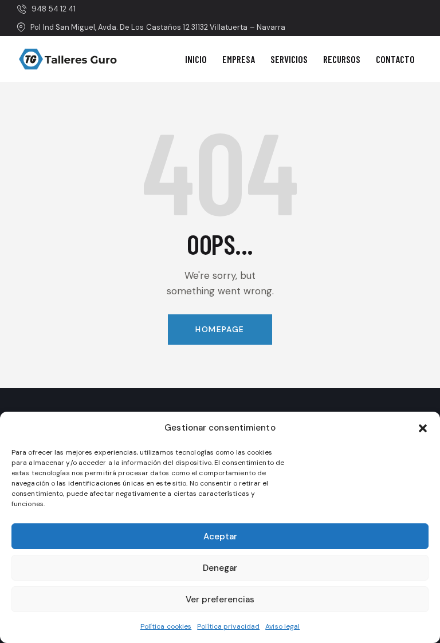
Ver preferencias (220, 599)
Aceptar (220, 536)
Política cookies (166, 626)
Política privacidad (228, 626)
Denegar (220, 568)
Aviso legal (282, 626)
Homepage (219, 329)
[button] (423, 428)
